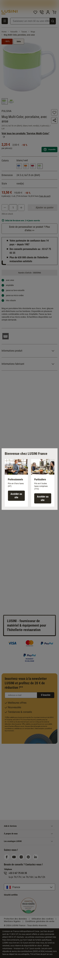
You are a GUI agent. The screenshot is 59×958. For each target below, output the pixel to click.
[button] (16, 483)
